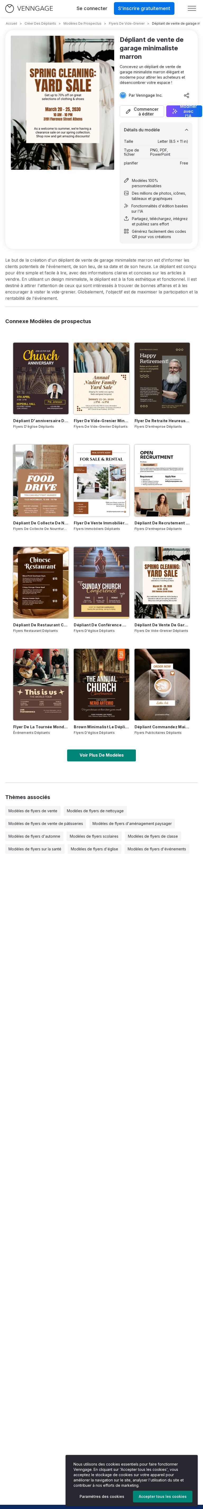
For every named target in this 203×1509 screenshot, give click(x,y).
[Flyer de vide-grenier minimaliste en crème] (101, 378)
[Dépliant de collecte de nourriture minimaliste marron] (40, 480)
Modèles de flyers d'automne (34, 836)
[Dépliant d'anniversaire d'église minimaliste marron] (40, 378)
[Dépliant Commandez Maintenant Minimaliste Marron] (162, 684)
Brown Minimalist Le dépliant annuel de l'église (101, 727)
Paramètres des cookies (102, 1496)
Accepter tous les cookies (163, 1496)
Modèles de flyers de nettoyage (95, 811)
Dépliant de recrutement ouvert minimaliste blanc (162, 523)
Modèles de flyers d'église (94, 849)
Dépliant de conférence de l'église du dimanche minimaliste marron (101, 625)
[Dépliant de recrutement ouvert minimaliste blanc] (162, 480)
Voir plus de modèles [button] (102, 755)
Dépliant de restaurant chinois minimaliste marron (40, 625)
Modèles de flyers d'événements (157, 849)
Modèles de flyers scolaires (94, 836)
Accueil (11, 23)
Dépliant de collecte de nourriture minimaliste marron (40, 523)
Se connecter (92, 8)
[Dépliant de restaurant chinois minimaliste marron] (40, 582)
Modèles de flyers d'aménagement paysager (132, 823)
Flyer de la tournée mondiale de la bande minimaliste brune (40, 727)
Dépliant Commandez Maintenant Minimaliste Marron (162, 727)
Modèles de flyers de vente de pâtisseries (45, 823)
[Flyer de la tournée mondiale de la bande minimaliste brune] (40, 684)
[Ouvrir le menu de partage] (186, 95)
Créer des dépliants (40, 23)
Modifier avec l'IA (188, 111)
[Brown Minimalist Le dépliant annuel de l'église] (101, 684)
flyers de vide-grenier (127, 23)
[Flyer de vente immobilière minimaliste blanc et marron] (101, 480)
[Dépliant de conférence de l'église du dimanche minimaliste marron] (101, 582)
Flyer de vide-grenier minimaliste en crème (101, 420)
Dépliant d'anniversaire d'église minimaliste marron (40, 420)
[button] (142, 111)
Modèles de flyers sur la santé (34, 849)
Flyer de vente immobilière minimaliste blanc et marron (101, 523)
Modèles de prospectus (82, 23)
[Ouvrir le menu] (192, 8)
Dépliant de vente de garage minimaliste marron (162, 625)
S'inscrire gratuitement (144, 8)
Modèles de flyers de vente (32, 811)
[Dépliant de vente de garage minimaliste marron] (162, 582)
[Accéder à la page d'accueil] (29, 8)
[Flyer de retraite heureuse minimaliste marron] (162, 378)
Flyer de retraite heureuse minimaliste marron (162, 420)
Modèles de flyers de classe (153, 836)
